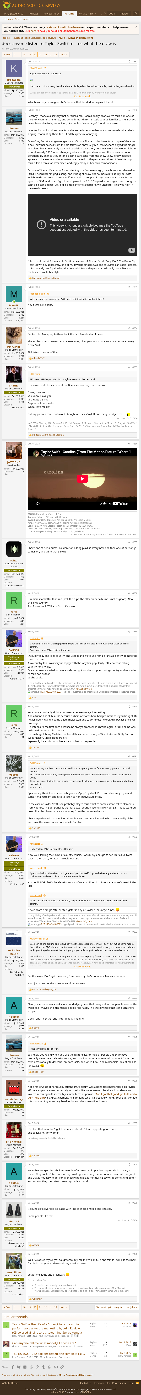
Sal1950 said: (36, 763)
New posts (7, 19)
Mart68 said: (36, 68)
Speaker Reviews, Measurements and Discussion (59, 1346)
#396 (134, 1080)
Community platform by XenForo (52, 1389)
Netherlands (18, 407)
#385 (134, 367)
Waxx (128, 1345)
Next (63, 54)
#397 (134, 1123)
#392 (134, 836)
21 (40, 54)
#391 (134, 756)
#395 (134, 1036)
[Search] (136, 13)
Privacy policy (119, 1382)
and (46, 278)
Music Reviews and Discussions (54, 1335)
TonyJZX (8, 48)
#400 (134, 1253)
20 (35, 54)
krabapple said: (37, 293)
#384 (134, 328)
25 (55, 54)
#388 (134, 593)
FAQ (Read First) (14, 13)
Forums (69, 13)
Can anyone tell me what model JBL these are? (44, 1343)
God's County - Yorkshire (17, 973)
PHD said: (35, 373)
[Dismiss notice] (135, 27)
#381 (134, 61)
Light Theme (11, 1382)
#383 (134, 287)
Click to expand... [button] (82, 96)
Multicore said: (37, 938)
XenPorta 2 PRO (57, 1392)
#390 (134, 706)
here (34, 30)
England (20, 320)
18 (24, 54)
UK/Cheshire (18, 1294)
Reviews (33, 13)
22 (45, 54)
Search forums (22, 19)
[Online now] (13, 301)
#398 (134, 1164)
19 (29, 54)
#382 (134, 110)
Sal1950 (127, 1326)
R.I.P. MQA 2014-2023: (52, 691)
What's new (86, 13)
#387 (134, 542)
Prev (8, 54)
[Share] (129, 62)
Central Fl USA (17, 678)
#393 (134, 931)
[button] (95, 13)
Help (131, 1382)
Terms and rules (102, 1382)
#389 (134, 631)
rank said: (35, 638)
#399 (134, 1202)
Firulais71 (16, 1346)
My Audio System (84, 688)
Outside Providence (15, 585)
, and (48, 435)
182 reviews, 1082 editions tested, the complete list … (48, 1354)
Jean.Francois (18, 1335)
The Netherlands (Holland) (16, 1245)
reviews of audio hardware (63, 27)
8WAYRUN (86, 1392)
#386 (134, 443)
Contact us (85, 1382)
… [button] (19, 54)
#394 (134, 998)
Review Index (51, 13)
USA (22, 143)
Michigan (19, 1156)
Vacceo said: (36, 868)
